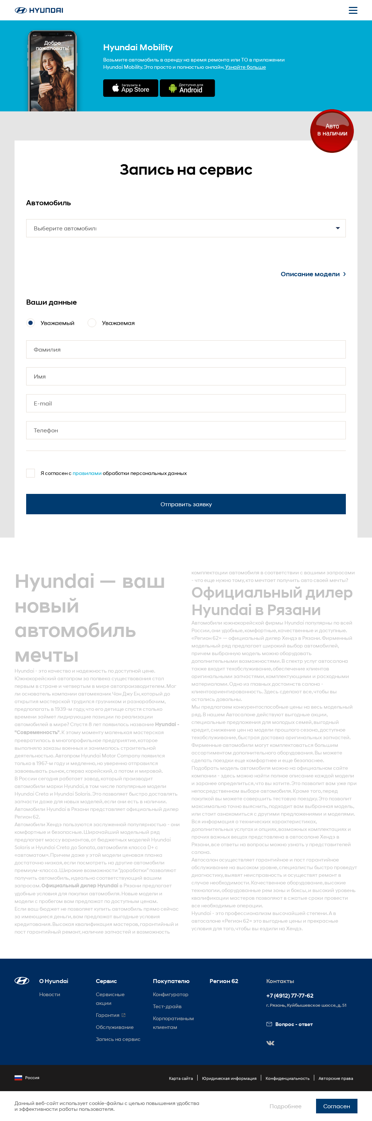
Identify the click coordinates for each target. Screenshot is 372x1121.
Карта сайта (181, 1078)
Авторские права (336, 1078)
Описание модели (310, 274)
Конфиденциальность (288, 1078)
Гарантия (108, 1015)
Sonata (86, 847)
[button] (22, 981)
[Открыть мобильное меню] (353, 10)
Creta (42, 794)
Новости (49, 994)
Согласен (336, 1105)
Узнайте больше (245, 67)
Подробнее (286, 1105)
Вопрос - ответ (294, 1024)
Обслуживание (115, 1027)
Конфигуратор (171, 994)
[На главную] (39, 10)
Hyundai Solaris (72, 794)
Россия (32, 1077)
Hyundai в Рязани (67, 809)
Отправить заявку (186, 503)
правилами (87, 473)
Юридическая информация (229, 1078)
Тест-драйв (167, 1006)
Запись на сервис (118, 1039)
